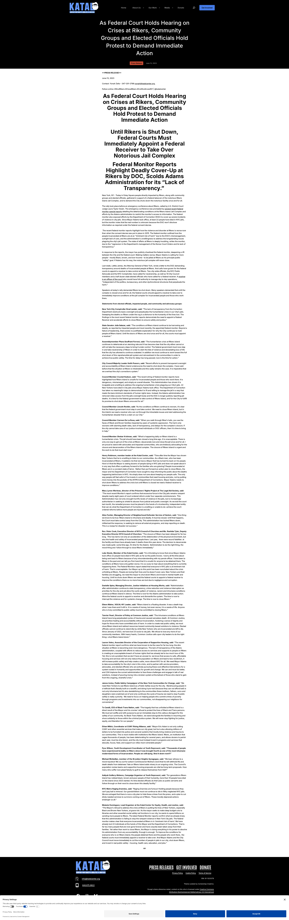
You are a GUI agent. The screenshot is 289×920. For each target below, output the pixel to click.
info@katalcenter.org (91, 879)
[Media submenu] (172, 7)
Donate (205, 867)
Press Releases (161, 867)
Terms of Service (205, 873)
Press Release (136, 63)
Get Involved (207, 8)
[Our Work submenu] (159, 7)
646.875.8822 (88, 885)
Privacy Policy (177, 873)
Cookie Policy (191, 873)
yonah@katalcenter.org (145, 83)
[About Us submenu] (143, 7)
